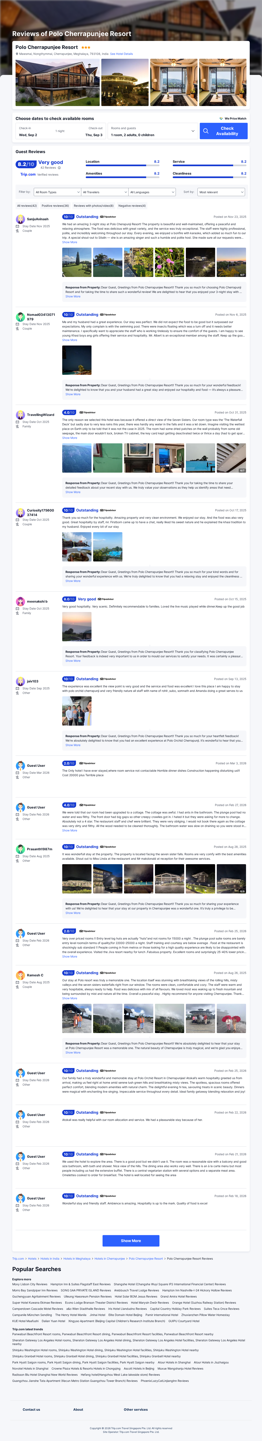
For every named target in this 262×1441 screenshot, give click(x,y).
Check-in (25, 128)
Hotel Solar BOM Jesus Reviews (136, 1296)
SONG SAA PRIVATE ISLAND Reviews (86, 1290)
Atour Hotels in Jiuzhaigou (211, 1362)
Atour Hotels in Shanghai (174, 1362)
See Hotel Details (121, 53)
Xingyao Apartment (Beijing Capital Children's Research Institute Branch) (116, 1321)
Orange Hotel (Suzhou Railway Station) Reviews (204, 1302)
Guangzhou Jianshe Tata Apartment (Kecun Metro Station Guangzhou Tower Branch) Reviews (75, 1380)
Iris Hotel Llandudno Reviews (127, 1308)
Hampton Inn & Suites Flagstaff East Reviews (81, 1284)
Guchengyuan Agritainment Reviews (36, 1296)
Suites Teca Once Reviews (221, 1308)
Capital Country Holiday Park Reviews (175, 1308)
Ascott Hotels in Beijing (139, 1368)
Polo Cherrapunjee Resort (146, 1258)
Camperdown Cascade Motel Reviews (37, 1308)
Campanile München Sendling (32, 1315)
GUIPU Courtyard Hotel (183, 1321)
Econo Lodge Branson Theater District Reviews (96, 1302)
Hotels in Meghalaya (76, 1258)
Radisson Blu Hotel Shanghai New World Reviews (45, 1374)
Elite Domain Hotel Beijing (125, 1315)
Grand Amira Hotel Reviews (178, 1296)
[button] (227, 6)
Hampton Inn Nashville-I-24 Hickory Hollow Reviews (197, 1290)
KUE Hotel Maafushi (25, 1321)
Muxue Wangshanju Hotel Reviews (180, 1368)
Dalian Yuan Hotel (53, 1321)
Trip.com (18, 1258)
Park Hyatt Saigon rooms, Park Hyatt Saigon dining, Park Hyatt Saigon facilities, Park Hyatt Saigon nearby (83, 1362)
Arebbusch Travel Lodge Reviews (136, 1290)
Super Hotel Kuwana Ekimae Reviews (37, 1302)
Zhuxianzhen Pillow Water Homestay (205, 1315)
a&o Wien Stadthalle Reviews (85, 1308)
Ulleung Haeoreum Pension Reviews (88, 1296)
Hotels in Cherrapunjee (110, 1258)
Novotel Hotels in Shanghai (30, 1368)
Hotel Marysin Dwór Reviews (150, 1302)
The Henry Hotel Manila (70, 1315)
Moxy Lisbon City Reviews (29, 1284)
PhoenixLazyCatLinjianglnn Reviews (165, 1380)
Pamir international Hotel (162, 1315)
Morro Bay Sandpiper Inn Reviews (35, 1290)
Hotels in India (50, 1258)
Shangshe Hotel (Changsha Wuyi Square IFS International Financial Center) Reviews (170, 1284)
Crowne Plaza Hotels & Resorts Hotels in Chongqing (86, 1368)
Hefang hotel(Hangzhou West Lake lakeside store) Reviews (120, 1374)
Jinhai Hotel (97, 1315)
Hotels (32, 1258)
